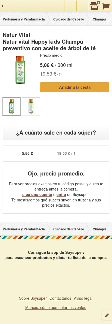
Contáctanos (60, 298)
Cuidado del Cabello (68, 19)
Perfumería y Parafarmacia (24, 19)
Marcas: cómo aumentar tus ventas (55, 307)
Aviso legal (83, 298)
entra (61, 194)
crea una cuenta (37, 194)
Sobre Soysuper (33, 298)
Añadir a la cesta (75, 87)
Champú (99, 19)
